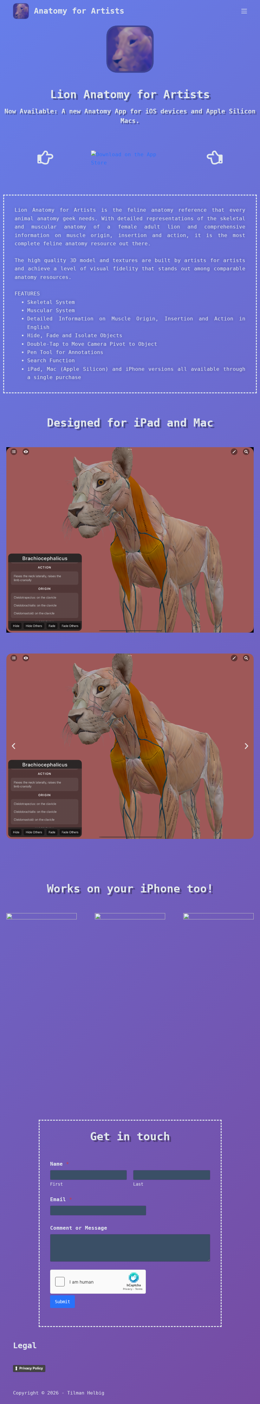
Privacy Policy (31, 1368)
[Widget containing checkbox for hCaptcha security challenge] (98, 1282)
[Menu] (244, 11)
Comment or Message (78, 1228)
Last (138, 1184)
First (56, 1184)
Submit (62, 1301)
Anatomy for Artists (79, 11)
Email (61, 1199)
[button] (13, 746)
